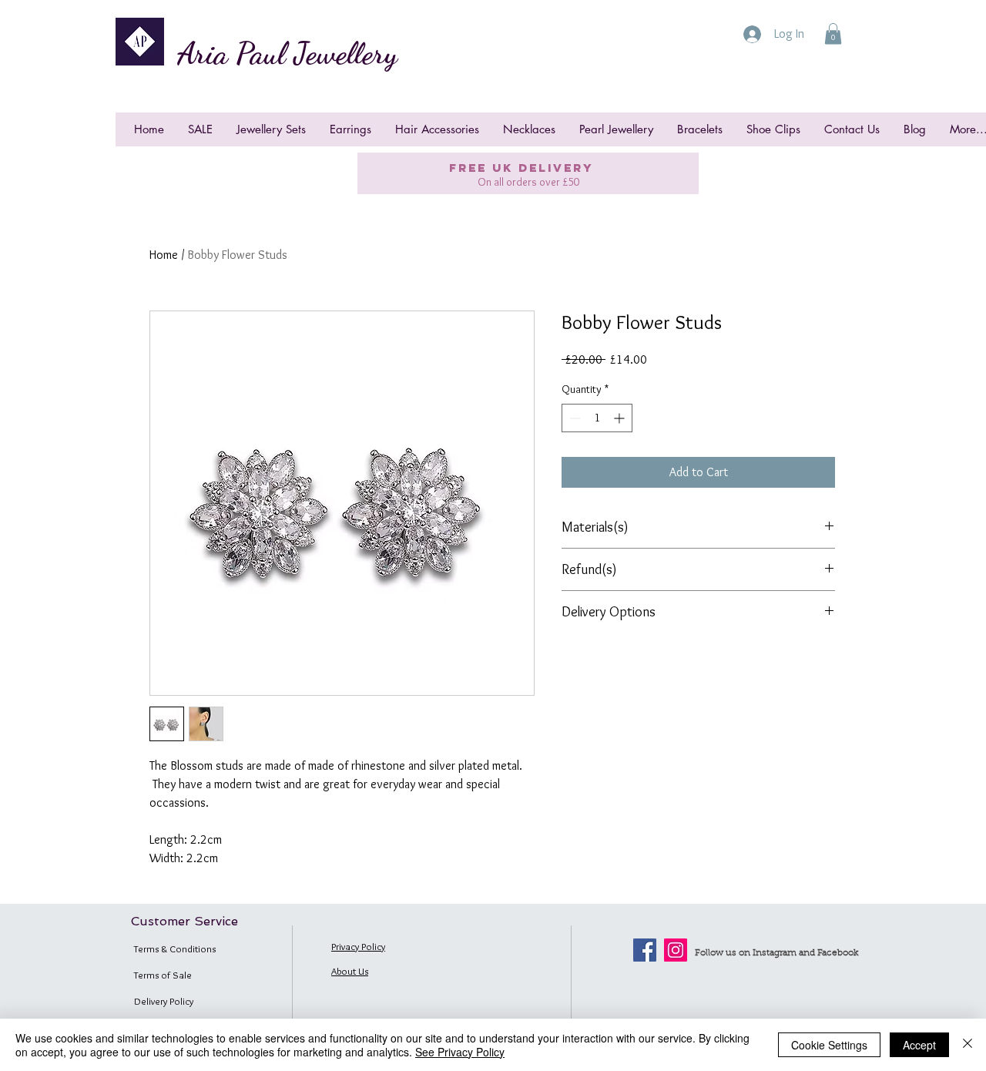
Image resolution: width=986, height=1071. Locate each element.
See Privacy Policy (460, 1051)
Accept (919, 1045)
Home (163, 254)
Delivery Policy (163, 1001)
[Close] (967, 1045)
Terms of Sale (163, 975)
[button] (833, 33)
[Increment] (620, 418)
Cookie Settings (829, 1045)
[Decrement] (573, 418)
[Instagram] (675, 950)
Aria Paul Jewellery (287, 53)
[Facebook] (644, 950)
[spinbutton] (597, 418)
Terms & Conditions (175, 948)
